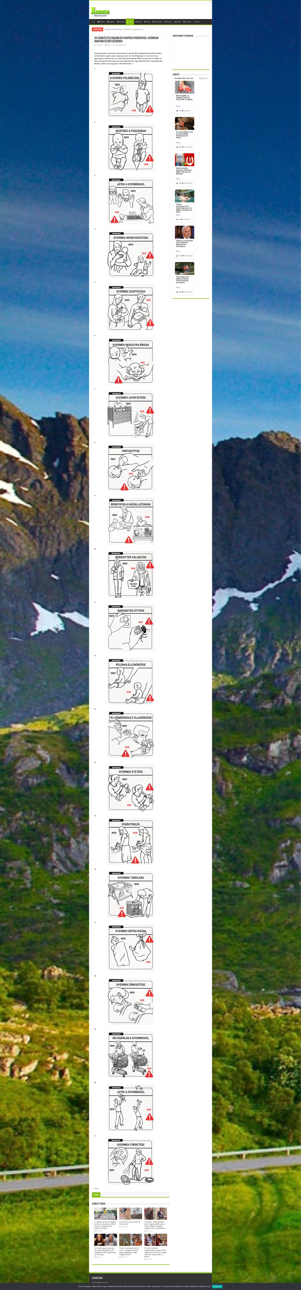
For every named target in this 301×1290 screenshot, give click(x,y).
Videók (102, 22)
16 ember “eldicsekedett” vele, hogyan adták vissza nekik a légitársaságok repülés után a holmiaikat (154, 1225)
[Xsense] (105, 11)
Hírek (148, 22)
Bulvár (139, 22)
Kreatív (169, 22)
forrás (96, 1188)
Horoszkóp (158, 22)
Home (93, 21)
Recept (178, 22)
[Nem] (298, 1286)
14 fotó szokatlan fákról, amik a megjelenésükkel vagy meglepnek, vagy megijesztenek (129, 1251)
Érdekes (111, 22)
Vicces (198, 22)
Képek (131, 22)
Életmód (122, 22)
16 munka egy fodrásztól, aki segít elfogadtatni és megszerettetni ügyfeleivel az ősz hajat (105, 1251)
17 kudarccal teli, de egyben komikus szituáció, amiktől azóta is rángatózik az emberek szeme (105, 1225)
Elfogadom (217, 1286)
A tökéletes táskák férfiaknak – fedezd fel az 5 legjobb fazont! (123, 29)
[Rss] (211, 2)
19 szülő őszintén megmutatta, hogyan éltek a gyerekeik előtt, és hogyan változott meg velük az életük (155, 1252)
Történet (188, 22)
